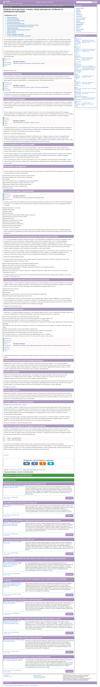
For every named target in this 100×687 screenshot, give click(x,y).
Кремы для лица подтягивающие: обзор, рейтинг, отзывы (29, 63)
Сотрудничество (37, 675)
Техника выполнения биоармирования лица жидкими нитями (22, 25)
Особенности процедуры (13, 19)
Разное (78, 27)
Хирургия (78, 31)
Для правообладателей (39, 677)
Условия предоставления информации (14, 685)
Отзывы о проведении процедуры (15, 34)
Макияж (78, 21)
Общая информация (12, 17)
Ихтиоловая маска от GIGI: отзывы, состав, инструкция (23, 638)
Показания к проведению (13, 22)
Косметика (79, 16)
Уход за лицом (80, 29)
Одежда (78, 9)
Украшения (79, 14)
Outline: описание (11, 31)
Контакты (50, 2)
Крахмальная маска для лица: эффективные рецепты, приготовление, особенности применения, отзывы (41, 345)
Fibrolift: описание (11, 32)
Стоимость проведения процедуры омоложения (19, 35)
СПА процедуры (80, 22)
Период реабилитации (12, 28)
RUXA (8, 1)
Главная (38, 2)
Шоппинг (78, 11)
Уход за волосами (81, 18)
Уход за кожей (7, 498)
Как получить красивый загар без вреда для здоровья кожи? (25, 484)
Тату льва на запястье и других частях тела (19, 539)
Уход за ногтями (80, 19)
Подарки (78, 13)
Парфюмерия (79, 24)
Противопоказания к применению (15, 23)
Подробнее (69, 498)
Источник (6, 455)
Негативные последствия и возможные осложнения (20, 26)
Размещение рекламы (39, 676)
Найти (94, 2)
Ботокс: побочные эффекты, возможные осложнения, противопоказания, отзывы (32, 619)
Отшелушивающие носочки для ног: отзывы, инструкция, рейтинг (27, 657)
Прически (78, 26)
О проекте (44, 2)
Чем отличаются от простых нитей (15, 20)
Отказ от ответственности (31, 685)
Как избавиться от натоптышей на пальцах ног (20, 503)
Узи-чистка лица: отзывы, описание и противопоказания (28, 197)
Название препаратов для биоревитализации (18, 29)
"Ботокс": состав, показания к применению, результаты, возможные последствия (32, 520)
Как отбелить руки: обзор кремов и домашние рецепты (23, 599)
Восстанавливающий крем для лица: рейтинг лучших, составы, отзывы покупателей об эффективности (34, 559)
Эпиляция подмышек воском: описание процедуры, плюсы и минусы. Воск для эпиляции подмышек (35, 579)
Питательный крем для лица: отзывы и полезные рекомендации (31, 87)
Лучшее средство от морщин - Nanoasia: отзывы (26, 122)
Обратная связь (8, 676)
